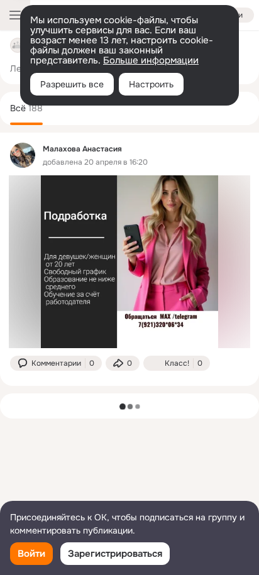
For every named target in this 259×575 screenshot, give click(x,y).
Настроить (151, 84)
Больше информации (151, 60)
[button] (56, 363)
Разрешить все (72, 84)
